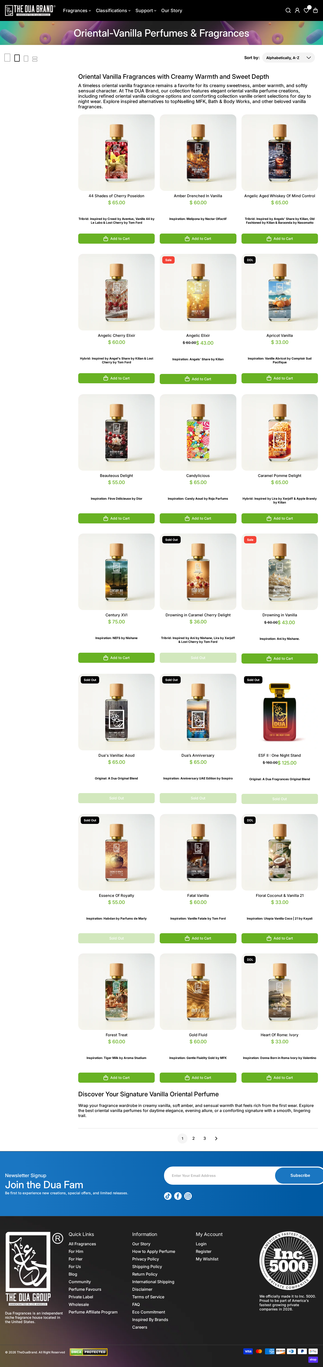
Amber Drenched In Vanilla (198, 195)
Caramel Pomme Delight (279, 475)
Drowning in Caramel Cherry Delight (198, 615)
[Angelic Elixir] (198, 292)
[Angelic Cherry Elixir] (116, 292)
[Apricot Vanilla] (279, 292)
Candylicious (198, 475)
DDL (250, 260)
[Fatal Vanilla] (198, 852)
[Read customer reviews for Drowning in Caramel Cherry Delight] (198, 628)
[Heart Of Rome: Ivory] (279, 991)
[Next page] (215, 1138)
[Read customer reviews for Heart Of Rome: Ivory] (279, 1048)
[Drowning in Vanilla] (279, 572)
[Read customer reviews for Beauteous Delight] (116, 488)
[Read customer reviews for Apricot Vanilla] (279, 348)
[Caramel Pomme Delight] (279, 432)
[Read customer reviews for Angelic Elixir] (198, 349)
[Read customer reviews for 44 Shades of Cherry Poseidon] (116, 209)
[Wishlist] (306, 10)
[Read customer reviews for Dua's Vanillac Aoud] (116, 768)
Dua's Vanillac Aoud (116, 755)
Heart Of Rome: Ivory (280, 1034)
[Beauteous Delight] (116, 432)
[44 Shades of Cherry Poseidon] (116, 152)
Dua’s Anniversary (197, 755)
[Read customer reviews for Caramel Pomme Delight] (279, 488)
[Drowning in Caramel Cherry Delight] (198, 572)
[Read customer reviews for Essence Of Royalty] (116, 908)
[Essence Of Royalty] (116, 852)
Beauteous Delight (116, 475)
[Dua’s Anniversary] (198, 712)
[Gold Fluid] (198, 991)
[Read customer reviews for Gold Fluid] (198, 1048)
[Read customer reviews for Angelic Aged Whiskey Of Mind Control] (279, 209)
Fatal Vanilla (198, 895)
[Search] (288, 10)
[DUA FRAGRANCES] (30, 10)
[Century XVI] (116, 572)
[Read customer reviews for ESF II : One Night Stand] (279, 769)
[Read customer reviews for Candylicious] (198, 488)
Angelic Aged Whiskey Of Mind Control (279, 195)
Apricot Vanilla (279, 335)
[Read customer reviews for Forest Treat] (116, 1048)
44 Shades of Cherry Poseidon (116, 195)
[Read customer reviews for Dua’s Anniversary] (198, 768)
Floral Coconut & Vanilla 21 (280, 895)
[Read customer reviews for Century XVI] (116, 628)
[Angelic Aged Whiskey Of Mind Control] (279, 152)
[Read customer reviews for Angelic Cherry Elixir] (116, 348)
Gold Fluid (198, 1034)
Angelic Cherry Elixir (116, 335)
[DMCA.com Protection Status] (88, 1351)
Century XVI (116, 615)
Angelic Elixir (198, 335)
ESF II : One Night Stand (279, 755)
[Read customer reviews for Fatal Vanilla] (198, 908)
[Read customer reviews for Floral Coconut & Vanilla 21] (279, 908)
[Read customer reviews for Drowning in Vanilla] (279, 628)
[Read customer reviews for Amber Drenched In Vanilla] (198, 209)
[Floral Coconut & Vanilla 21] (279, 852)
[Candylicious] (198, 432)
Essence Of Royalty (116, 895)
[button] (315, 10)
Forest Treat (116, 1034)
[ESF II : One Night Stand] (279, 712)
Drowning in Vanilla (279, 615)
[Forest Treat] (116, 991)
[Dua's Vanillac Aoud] (116, 712)
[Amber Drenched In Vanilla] (198, 152)
